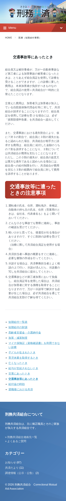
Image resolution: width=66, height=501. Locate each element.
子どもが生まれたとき (22, 352)
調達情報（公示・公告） (20, 473)
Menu (12, 27)
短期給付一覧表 (17, 322)
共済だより (12, 467)
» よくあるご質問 (15, 441)
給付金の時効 (16, 384)
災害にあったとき (19, 373)
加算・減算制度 (17, 337)
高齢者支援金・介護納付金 (24, 332)
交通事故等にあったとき (23, 378)
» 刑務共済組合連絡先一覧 (21, 437)
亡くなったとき (17, 363)
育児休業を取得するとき (23, 357)
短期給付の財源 (17, 327)
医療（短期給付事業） (29, 37)
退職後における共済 (20, 389)
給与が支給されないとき (23, 368)
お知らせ (10, 462)
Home (8, 37)
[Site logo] (33, 16)
